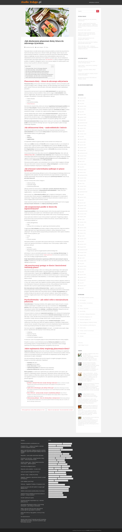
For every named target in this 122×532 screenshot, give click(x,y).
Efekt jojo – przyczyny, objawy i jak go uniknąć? (87, 70)
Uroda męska (83, 333)
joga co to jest (66, 454)
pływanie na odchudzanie (54, 476)
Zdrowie (82, 336)
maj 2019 (82, 241)
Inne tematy (82, 311)
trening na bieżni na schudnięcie (61, 480)
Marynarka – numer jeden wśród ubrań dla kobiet (32, 455)
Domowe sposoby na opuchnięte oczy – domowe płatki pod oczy (32, 501)
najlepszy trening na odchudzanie (65, 470)
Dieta (47, 47)
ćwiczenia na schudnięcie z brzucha (56, 495)
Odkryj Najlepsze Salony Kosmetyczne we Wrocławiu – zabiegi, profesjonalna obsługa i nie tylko (88, 395)
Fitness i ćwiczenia (84, 308)
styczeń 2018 (83, 274)
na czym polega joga (53, 470)
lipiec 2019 (82, 236)
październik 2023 (83, 175)
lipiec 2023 (82, 183)
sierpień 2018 (83, 255)
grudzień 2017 (83, 277)
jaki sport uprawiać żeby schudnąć (56, 447)
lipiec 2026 (82, 100)
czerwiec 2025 (83, 133)
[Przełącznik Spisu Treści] (51, 66)
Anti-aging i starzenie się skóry (87, 297)
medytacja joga (65, 468)
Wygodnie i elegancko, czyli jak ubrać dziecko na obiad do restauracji (33, 478)
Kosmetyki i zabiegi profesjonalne (87, 314)
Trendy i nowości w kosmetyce (87, 330)
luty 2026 (82, 111)
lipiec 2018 (82, 258)
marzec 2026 (83, 109)
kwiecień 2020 (83, 227)
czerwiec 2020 (83, 222)
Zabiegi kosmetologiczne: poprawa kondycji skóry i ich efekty (91, 384)
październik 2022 (83, 191)
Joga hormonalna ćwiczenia (54, 456)
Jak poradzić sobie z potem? (84, 30)
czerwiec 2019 (83, 238)
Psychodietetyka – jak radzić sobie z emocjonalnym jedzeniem (39, 76)
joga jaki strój (69, 458)
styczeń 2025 (83, 145)
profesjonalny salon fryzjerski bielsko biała (57, 474)
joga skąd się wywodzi (62, 464)
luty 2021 (82, 200)
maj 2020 (82, 225)
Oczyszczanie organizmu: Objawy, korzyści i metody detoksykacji (88, 74)
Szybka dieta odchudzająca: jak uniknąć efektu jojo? (40, 387)
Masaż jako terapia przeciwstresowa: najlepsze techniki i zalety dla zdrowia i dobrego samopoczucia (87, 34)
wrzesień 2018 (83, 252)
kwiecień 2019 (83, 244)
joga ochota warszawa (53, 462)
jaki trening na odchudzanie (54, 449)
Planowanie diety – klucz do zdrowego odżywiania (36, 68)
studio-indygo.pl (39, 47)
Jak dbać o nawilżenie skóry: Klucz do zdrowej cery (90, 354)
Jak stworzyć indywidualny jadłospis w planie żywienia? (37, 71)
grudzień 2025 (83, 117)
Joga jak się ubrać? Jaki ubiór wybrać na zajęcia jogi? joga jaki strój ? (32, 487)
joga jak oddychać (52, 460)
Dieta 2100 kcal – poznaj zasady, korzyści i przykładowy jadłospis (43, 392)
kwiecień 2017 (83, 285)
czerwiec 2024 (83, 164)
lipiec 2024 (82, 161)
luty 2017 (82, 288)
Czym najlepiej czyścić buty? (27, 481)
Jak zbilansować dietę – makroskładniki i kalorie (36, 69)
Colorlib (87, 530)
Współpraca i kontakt (94, 2)
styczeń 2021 (83, 202)
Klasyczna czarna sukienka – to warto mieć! (31, 469)
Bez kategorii (83, 300)
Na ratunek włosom (25, 516)
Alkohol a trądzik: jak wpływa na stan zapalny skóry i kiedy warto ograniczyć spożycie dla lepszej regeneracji (88, 407)
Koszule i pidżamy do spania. (27, 497)
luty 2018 (82, 271)
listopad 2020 (83, 208)
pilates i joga (51, 472)
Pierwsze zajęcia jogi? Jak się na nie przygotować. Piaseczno (86, 38)
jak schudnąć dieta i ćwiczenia (55, 451)
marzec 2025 (83, 142)
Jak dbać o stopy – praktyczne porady (29, 474)
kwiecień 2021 (83, 197)
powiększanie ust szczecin (60, 472)
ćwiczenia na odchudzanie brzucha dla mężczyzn (58, 488)
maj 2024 (82, 167)
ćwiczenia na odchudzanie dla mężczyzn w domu (58, 490)
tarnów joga (51, 480)
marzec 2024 (83, 172)
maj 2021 (82, 194)
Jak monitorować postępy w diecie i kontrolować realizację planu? (39, 74)
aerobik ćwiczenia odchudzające (55, 443)
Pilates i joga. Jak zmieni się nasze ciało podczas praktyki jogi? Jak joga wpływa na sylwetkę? (32, 509)
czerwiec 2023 (83, 186)
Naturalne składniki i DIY (85, 319)
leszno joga (51, 468)
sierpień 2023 (83, 180)
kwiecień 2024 (83, 169)
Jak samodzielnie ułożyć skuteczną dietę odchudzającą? (91, 418)
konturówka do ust (65, 466)
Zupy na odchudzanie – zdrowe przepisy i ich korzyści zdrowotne (90, 373)
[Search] (97, 11)
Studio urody (83, 328)
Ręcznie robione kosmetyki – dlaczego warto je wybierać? (89, 363)
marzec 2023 (83, 189)
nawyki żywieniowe (47, 254)
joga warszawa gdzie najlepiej (55, 466)
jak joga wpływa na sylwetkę (66, 449)
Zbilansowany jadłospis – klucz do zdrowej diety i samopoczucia (43, 398)
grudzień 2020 (83, 205)
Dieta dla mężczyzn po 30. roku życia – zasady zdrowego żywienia (87, 62)
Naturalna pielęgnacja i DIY (86, 316)
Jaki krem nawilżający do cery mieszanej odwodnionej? (87, 20)
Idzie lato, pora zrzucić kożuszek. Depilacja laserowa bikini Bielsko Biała (88, 42)
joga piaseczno (62, 462)
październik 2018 (83, 249)
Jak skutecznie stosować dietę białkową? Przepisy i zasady (87, 78)
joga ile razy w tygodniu (65, 456)
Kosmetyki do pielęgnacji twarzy (28, 466)
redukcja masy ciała (29, 154)
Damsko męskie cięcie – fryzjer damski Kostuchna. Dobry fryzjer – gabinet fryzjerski (32, 463)
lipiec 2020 (82, 219)
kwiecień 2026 (83, 106)
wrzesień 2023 (83, 178)
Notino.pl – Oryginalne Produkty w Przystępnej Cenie (33, 484)
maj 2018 (82, 263)
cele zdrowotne (49, 59)
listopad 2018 (83, 247)
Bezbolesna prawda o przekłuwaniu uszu (30, 443)
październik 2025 (83, 122)
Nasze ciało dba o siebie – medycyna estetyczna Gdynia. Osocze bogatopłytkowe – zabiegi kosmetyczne (88, 47)
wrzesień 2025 (83, 125)
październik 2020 (83, 211)
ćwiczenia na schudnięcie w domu (55, 492)
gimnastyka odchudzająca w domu (64, 445)
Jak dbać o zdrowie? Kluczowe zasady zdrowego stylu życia (42, 382)
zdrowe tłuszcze (31, 103)
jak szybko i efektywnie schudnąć (55, 454)
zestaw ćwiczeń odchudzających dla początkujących (59, 486)
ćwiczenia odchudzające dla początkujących (57, 497)
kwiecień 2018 (83, 266)
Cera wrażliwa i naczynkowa (86, 303)
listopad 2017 (83, 280)
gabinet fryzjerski (52, 445)
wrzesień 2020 (83, 214)
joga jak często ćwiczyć (60, 458)
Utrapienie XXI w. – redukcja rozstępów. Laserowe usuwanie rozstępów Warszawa (32, 446)
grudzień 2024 (83, 147)
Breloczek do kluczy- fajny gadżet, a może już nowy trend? (32, 513)
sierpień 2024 (83, 158)
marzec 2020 (83, 230)
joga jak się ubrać (60, 460)
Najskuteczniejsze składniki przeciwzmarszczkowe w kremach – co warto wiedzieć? (33, 494)
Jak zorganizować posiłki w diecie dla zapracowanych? (37, 72)
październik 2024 (83, 153)
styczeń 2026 (83, 114)
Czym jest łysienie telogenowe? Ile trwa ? (30, 471)
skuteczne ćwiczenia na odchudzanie (65, 478)
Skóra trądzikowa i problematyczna (88, 325)
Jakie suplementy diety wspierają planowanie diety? (37, 77)
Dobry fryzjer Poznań (67, 443)
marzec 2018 (83, 269)
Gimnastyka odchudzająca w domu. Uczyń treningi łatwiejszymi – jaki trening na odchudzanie (32, 505)
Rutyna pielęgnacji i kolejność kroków (88, 322)
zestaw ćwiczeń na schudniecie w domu (56, 484)
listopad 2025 (83, 120)
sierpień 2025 (83, 128)
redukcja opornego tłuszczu (65, 476)
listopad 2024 (83, 150)
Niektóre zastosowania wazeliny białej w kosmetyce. (33, 491)
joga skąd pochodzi (53, 464)
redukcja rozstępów (53, 478)
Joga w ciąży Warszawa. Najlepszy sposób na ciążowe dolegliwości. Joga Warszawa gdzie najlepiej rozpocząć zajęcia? (33, 451)
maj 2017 (82, 283)
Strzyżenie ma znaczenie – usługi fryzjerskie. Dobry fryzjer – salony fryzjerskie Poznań (32, 459)
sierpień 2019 (83, 233)
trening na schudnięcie (53, 482)
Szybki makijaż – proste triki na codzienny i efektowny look (87, 66)
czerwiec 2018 (83, 260)
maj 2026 (82, 103)
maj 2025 (82, 136)
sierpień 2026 (83, 98)
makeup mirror (58, 468)
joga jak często (52, 458)
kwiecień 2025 (83, 139)
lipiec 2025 (82, 131)
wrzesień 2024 (83, 156)
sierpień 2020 (83, 216)
